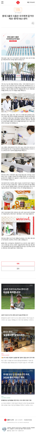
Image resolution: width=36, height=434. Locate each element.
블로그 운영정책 (18, 420)
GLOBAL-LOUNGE (18, 9)
